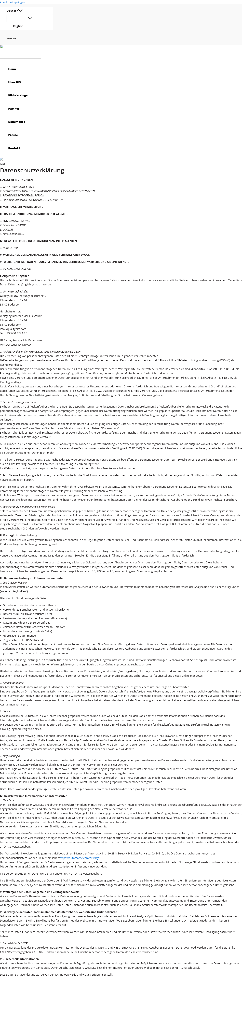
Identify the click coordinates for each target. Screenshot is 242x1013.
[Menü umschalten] (30, 18)
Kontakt (27, 1005)
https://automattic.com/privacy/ (80, 858)
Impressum (28, 999)
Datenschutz (29, 993)
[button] (20, 10)
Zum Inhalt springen (12, 2)
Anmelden (11, 38)
